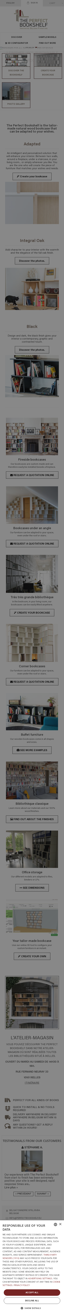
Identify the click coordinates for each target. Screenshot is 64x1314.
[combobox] (55, 1224)
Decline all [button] (32, 1300)
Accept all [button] (32, 1292)
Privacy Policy (22, 1285)
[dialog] (32, 1267)
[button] (32, 1308)
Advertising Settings (40, 1278)
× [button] (60, 1224)
